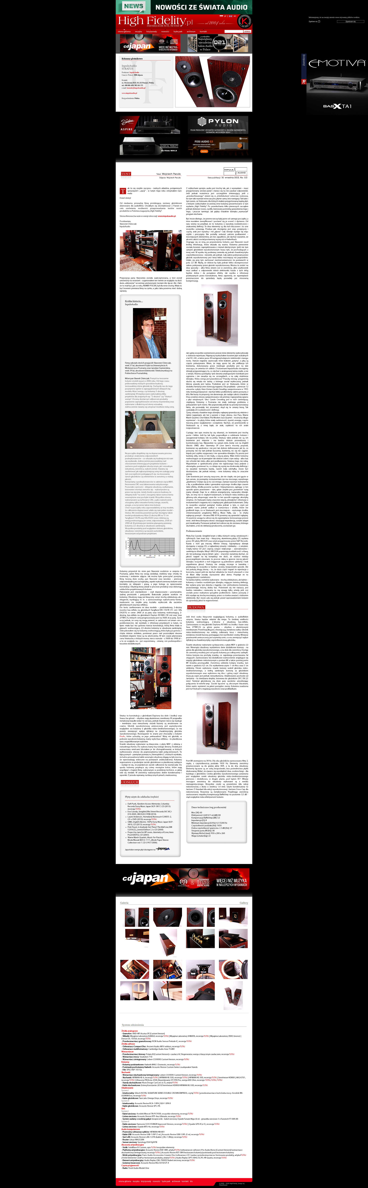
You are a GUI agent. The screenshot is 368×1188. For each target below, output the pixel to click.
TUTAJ (138, 809)
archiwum (191, 32)
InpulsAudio (134, 72)
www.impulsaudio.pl (129, 93)
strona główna (124, 32)
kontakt (203, 32)
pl (225, 16)
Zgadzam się (314, 21)
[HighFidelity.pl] (151, 271)
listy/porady (151, 32)
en (235, 16)
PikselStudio (223, 1185)
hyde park (178, 32)
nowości (165, 32)
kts (191, 1181)
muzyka (138, 32)
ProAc (122, 736)
